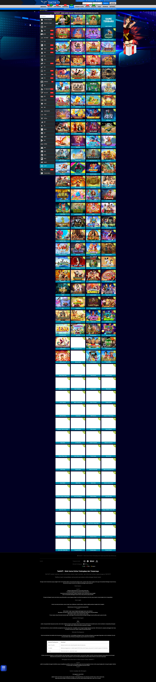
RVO (45, 129)
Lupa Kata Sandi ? (80, 0)
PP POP (46, 37)
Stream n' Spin (48, 23)
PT (44, 63)
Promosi (105, 6)
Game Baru (47, 173)
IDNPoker (65, 6)
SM (45, 34)
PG (45, 41)
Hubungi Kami (91, 0)
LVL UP (46, 92)
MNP (45, 162)
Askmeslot (47, 111)
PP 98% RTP (47, 89)
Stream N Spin (79, 6)
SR (44, 96)
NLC (45, 48)
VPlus (45, 118)
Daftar (113, 3)
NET (45, 136)
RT (44, 133)
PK (45, 85)
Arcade (93, 6)
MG (45, 45)
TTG (45, 59)
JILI (45, 74)
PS (44, 67)
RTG (45, 158)
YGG (45, 103)
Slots (71, 6)
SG (45, 70)
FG (45, 169)
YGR (45, 114)
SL (44, 125)
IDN (45, 26)
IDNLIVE (87, 6)
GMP (45, 166)
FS (44, 78)
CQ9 (45, 100)
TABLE (99, 6)
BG (45, 107)
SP (44, 140)
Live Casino (57, 6)
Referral (112, 6)
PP (45, 30)
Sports (50, 6)
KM (45, 151)
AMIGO (46, 81)
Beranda (43, 6)
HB (45, 52)
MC (45, 147)
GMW (45, 144)
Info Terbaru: (44, 9)
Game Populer (48, 19)
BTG (45, 155)
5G (45, 56)
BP (45, 122)
